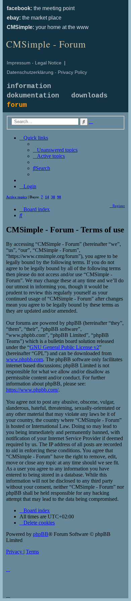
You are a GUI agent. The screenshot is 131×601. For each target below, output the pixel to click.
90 (59, 197)
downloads (89, 95)
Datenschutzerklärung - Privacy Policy (47, 72)
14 (47, 197)
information (29, 86)
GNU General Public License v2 (64, 347)
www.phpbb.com (24, 359)
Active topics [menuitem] (16, 197)
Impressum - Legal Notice (34, 62)
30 (53, 197)
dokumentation (33, 95)
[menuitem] (55, 150)
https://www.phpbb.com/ (32, 390)
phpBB (40, 534)
